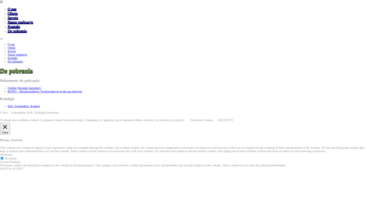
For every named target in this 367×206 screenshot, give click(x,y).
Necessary (11, 158)
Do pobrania (17, 31)
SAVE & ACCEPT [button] (12, 168)
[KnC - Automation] (1, 2)
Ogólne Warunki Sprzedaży (24, 88)
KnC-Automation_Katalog (24, 106)
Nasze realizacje (20, 22)
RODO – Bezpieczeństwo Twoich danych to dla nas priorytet (45, 91)
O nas (12, 9)
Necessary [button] (6, 154)
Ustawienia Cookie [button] (201, 120)
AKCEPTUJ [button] (225, 120)
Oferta (13, 13)
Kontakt (14, 26)
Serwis (13, 18)
